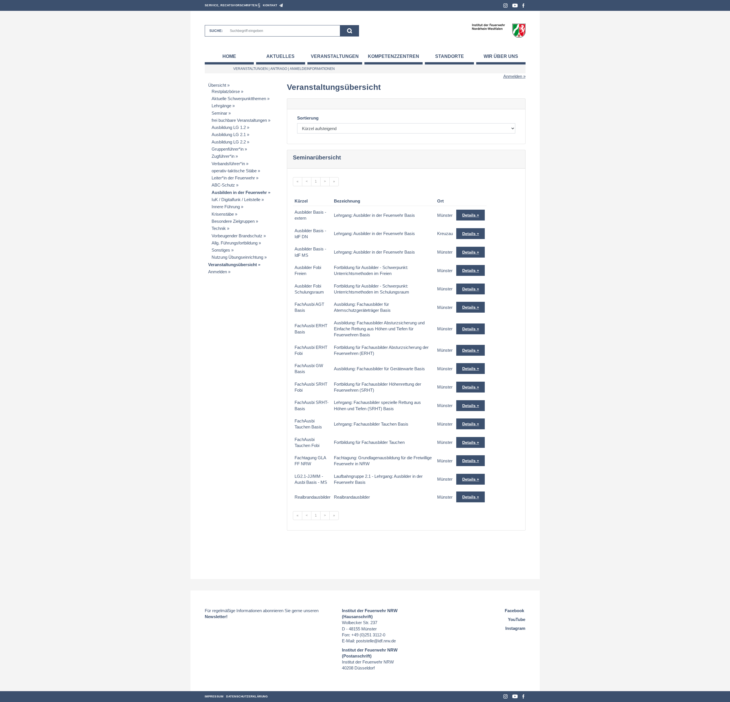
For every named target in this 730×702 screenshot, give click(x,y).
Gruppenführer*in (228, 149)
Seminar (219, 113)
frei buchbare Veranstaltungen (239, 120)
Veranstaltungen (335, 56)
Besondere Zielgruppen (233, 221)
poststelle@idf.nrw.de (376, 640)
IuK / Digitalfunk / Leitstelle (236, 199)
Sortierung (308, 118)
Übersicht (217, 85)
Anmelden (512, 76)
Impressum (214, 696)
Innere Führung (226, 206)
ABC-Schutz (223, 185)
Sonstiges (221, 250)
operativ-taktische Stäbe (234, 170)
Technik (219, 228)
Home (229, 56)
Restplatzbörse (226, 91)
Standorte (449, 56)
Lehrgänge (221, 105)
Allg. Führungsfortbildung (234, 242)
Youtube (515, 5)
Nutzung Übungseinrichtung (237, 257)
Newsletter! (216, 616)
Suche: (216, 31)
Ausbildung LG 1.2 (229, 127)
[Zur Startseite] (499, 30)
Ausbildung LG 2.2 (229, 141)
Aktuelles (280, 56)
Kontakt (270, 5)
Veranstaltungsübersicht (232, 264)
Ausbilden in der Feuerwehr (239, 192)
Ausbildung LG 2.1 (229, 134)
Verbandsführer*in (228, 163)
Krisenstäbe (223, 214)
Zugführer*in (223, 156)
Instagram (505, 5)
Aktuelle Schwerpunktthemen (239, 98)
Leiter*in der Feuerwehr (233, 177)
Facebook (523, 5)
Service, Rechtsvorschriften (231, 5)
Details (469, 215)
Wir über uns (501, 56)
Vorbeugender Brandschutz (237, 235)
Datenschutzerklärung (247, 696)
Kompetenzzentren (393, 56)
